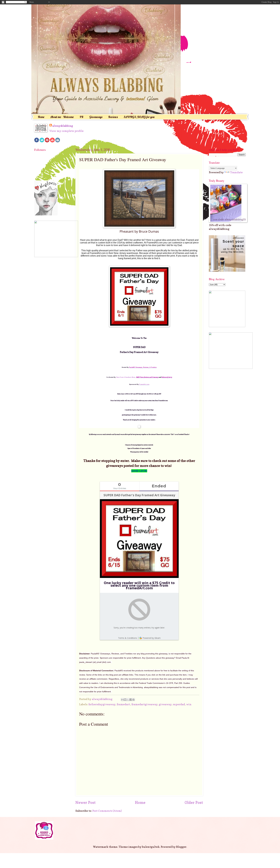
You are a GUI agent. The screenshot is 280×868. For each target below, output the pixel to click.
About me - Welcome (62, 117)
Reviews (113, 117)
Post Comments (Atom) (107, 810)
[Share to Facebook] (130, 699)
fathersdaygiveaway (101, 704)
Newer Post (85, 802)
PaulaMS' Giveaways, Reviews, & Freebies (143, 367)
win (188, 704)
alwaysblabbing (62, 125)
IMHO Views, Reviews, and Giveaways (147, 377)
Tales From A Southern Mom (125, 377)
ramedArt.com (144, 384)
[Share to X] (127, 699)
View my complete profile (66, 130)
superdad (179, 704)
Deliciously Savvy (167, 377)
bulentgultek (151, 846)
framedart (123, 704)
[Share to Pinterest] (133, 699)
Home (41, 117)
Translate (236, 172)
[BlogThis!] (125, 699)
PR (81, 117)
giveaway (165, 704)
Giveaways (95, 117)
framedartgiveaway (144, 704)
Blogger (181, 846)
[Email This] (122, 699)
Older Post (194, 802)
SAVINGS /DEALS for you (139, 117)
